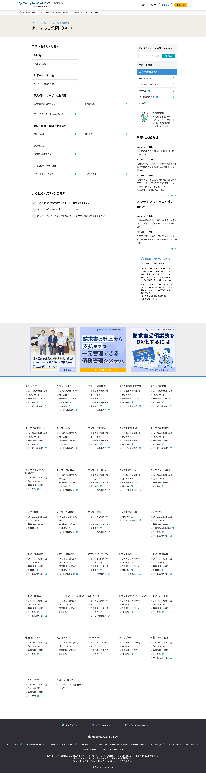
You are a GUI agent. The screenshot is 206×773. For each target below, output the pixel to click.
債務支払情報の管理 (43, 154)
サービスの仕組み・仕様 (44, 83)
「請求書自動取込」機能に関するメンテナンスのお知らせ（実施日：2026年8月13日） (157, 223)
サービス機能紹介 (147, 96)
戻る (144, 103)
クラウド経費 (63, 428)
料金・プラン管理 (159, 637)
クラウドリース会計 (160, 469)
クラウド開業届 (33, 595)
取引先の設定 (40, 63)
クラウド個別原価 (97, 469)
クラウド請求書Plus (35, 428)
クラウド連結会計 (128, 469)
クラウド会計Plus (65, 386)
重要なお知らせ (66, 679)
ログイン (165, 4)
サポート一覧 (147, 4)
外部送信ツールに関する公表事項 (146, 744)
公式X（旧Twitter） (137, 725)
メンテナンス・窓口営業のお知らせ (72, 686)
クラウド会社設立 (159, 553)
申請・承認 (39, 134)
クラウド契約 (125, 553)
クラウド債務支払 (97, 428)
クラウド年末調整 (34, 553)
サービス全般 (32, 679)
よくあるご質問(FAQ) (148, 72)
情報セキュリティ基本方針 (61, 744)
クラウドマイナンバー (99, 553)
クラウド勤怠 (94, 511)
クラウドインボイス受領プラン (35, 471)
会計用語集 (64, 402)
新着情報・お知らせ (148, 84)
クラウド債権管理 (128, 428)
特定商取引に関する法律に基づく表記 (110, 744)
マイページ (93, 637)
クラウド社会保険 (65, 553)
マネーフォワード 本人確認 (70, 595)
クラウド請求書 (158, 386)
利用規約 (143, 90)
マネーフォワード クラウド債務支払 (66, 12)
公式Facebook (101, 725)
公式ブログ (70, 725)
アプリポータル (127, 637)
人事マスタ (62, 637)
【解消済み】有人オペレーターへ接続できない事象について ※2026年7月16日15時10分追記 (157, 167)
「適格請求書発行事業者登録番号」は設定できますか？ (63, 202)
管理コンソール (33, 637)
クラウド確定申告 (97, 386)
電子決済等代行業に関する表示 (182, 744)
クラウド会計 (32, 386)
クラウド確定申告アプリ (131, 386)
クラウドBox (31, 511)
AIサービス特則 (117, 749)
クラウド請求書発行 (160, 428)
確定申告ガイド (97, 398)
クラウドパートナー (160, 595)
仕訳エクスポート (92, 174)
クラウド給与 (157, 511)
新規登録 (181, 4)
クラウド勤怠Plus (128, 511)
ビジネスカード (95, 595)
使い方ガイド (145, 78)
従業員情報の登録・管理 (44, 103)
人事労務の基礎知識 (162, 528)
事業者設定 (90, 103)
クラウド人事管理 (65, 511)
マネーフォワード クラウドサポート (35, 12)
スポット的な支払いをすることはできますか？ (59, 209)
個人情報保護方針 (34, 744)
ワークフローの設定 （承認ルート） (50, 114)
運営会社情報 (12, 744)
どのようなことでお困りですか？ (156, 48)
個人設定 (89, 134)
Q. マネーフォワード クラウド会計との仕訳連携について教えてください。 (72, 215)
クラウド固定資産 (65, 469)
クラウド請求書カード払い (132, 595)
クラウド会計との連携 (44, 174)
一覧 (175, 195)
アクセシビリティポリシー (94, 749)
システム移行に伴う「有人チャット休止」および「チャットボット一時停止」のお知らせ (157, 239)
